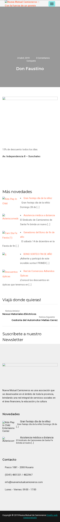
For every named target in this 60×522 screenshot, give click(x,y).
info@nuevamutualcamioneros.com (23, 482)
